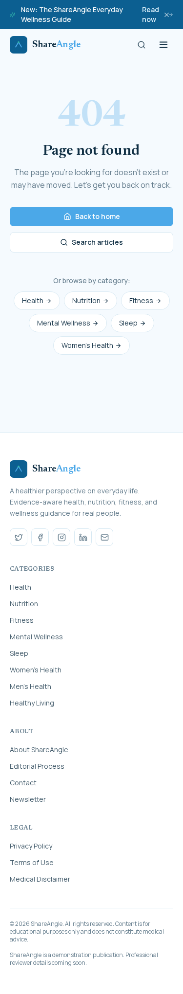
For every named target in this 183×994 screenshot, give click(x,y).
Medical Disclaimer (40, 879)
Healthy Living (32, 702)
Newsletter (28, 799)
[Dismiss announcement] (166, 14)
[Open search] (141, 44)
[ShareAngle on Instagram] (61, 537)
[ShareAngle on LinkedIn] (83, 537)
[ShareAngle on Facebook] (40, 537)
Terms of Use (32, 862)
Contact (23, 782)
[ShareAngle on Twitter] (18, 537)
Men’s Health (30, 686)
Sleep (128, 322)
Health (32, 300)
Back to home (97, 216)
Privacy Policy (31, 845)
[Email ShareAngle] (104, 537)
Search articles (97, 242)
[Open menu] (163, 44)
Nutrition (86, 300)
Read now (150, 14)
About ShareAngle (39, 749)
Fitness (141, 300)
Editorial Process (37, 766)
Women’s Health (87, 345)
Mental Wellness (63, 322)
